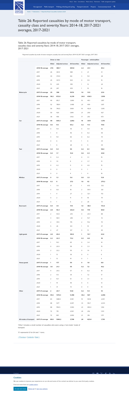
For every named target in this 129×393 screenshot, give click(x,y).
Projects (93, 7)
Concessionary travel (104, 7)
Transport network (82, 7)
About (71, 1)
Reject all (31, 389)
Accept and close (20, 389)
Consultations (81, 1)
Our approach (37, 7)
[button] (113, 6)
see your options (42, 389)
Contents (30, 337)
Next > (37, 337)
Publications (97, 1)
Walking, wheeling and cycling (65, 7)
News (75, 1)
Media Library (89, 1)
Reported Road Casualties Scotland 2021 (53, 11)
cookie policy (33, 384)
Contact (16, 373)
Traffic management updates (108, 1)
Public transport (49, 7)
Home (29, 11)
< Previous (22, 337)
